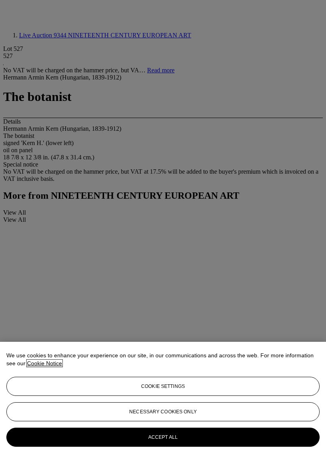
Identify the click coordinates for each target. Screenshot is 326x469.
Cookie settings (163, 386)
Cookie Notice (44, 363)
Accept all (163, 437)
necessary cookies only (163, 412)
